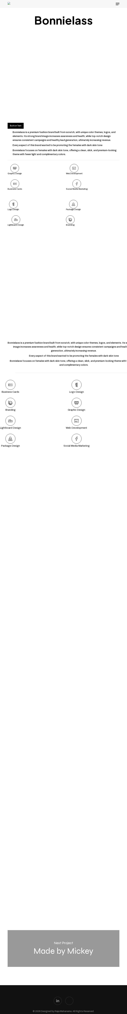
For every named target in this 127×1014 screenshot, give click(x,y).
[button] (117, 4)
